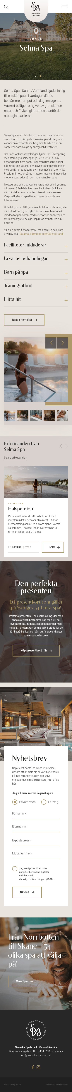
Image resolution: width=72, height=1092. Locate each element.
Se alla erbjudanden (15, 457)
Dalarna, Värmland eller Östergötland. (42, 233)
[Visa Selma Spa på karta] (36, 34)
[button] (35, 76)
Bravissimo (63, 1085)
